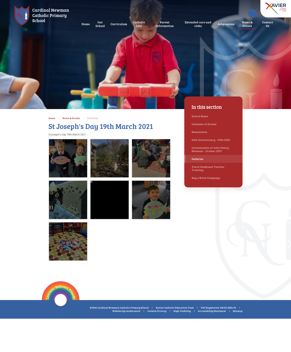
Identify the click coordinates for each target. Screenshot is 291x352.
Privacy (161, 310)
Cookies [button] (152, 310)
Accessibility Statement (212, 310)
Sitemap (237, 310)
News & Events (71, 118)
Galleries (92, 118)
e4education (132, 310)
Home (51, 118)
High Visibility (182, 310)
